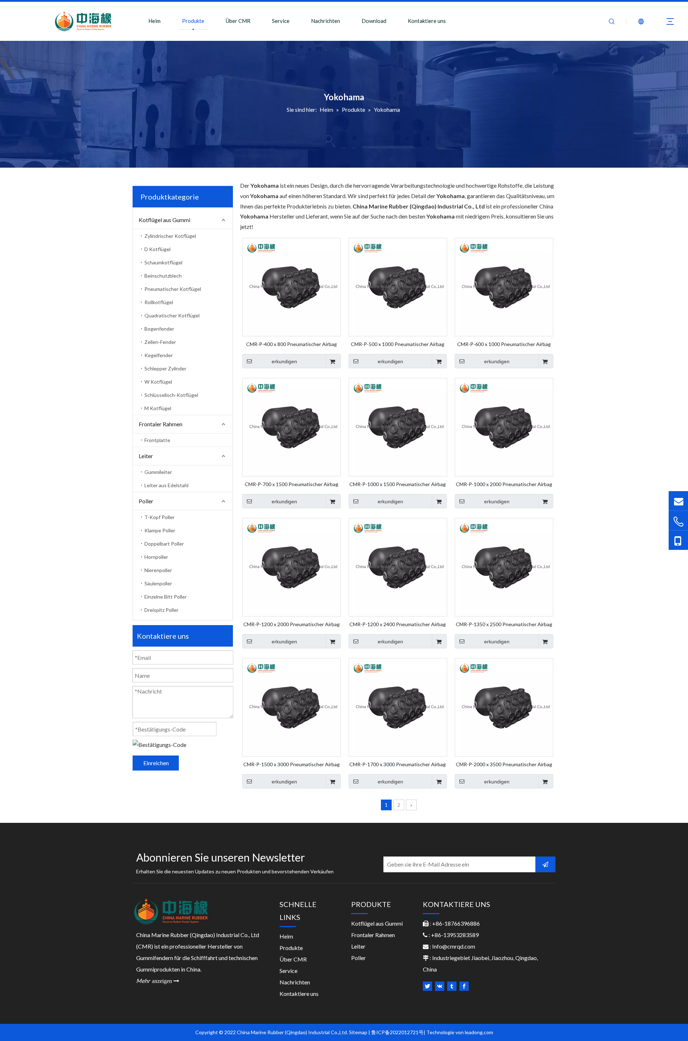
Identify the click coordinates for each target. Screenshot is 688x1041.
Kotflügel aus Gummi (164, 219)
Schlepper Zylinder (165, 368)
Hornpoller (156, 557)
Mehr (157, 980)
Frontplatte (157, 440)
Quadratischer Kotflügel (172, 315)
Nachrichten (325, 21)
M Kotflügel (157, 408)
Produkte (193, 21)
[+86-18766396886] (678, 521)
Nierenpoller (158, 570)
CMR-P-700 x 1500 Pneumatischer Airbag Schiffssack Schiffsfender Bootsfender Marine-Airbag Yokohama (291, 484)
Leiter (146, 455)
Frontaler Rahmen (160, 424)
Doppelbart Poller (164, 544)
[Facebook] (464, 986)
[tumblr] (452, 986)
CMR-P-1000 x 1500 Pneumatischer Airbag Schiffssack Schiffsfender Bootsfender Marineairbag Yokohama (397, 484)
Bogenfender (159, 329)
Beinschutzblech (163, 276)
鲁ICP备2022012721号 (397, 1032)
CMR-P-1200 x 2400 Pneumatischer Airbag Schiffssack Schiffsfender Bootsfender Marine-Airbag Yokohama (397, 624)
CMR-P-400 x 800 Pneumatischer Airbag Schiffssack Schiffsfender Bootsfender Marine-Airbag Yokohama (291, 344)
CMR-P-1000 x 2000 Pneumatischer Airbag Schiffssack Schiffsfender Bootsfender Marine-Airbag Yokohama (504, 484)
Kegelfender (158, 355)
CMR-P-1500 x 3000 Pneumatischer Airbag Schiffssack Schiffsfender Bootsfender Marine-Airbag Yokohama (291, 764)
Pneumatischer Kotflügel (172, 289)
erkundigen (284, 361)
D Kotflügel (157, 249)
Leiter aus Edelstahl (166, 485)
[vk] (439, 986)
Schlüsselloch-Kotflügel (171, 395)
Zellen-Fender (160, 342)
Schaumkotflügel (163, 262)
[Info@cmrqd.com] (678, 500)
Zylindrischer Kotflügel (170, 236)
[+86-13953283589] (678, 540)
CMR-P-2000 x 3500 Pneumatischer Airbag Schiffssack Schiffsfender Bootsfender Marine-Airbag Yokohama (504, 764)
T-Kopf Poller (159, 517)
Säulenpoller (158, 583)
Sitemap (358, 1032)
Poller (146, 501)
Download (374, 21)
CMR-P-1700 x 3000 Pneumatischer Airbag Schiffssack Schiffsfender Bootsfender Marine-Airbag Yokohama (397, 764)
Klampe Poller (159, 530)
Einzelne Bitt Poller (165, 597)
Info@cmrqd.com (453, 946)
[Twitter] (427, 986)
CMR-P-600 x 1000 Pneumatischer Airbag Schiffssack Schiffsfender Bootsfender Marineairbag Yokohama (504, 344)
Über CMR (238, 21)
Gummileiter (158, 472)
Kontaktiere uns (427, 21)
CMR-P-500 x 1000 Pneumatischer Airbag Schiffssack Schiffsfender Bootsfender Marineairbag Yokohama (397, 344)
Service (281, 21)
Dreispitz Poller (161, 610)
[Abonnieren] (545, 864)
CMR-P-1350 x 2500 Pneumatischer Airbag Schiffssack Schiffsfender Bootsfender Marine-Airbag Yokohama (504, 624)
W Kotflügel (158, 382)
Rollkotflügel (158, 302)
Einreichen (156, 762)
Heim (154, 21)
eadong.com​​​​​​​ (479, 1032)
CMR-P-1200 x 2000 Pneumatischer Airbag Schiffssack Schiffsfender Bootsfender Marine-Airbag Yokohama (291, 624)
